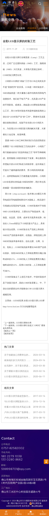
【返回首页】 (8, 334)
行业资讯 (32, 28)
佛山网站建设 (37, 506)
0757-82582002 (12, 448)
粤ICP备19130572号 (19, 503)
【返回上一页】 (9, 331)
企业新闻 (20, 28)
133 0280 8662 (12, 459)
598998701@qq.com (16, 469)
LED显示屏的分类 (23, 323)
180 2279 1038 (11, 456)
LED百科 (43, 28)
